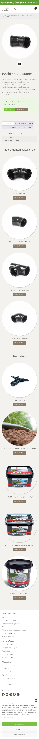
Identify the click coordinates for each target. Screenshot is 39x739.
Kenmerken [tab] (8, 123)
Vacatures (5, 617)
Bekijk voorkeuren (19, 734)
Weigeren (19, 729)
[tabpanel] (19, 41)
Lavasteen (5, 669)
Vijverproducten (13, 15)
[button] (36, 700)
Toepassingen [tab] (20, 123)
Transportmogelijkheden (11, 624)
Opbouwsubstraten (9, 672)
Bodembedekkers (9, 678)
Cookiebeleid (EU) (8, 633)
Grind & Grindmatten (10, 665)
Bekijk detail (18, 198)
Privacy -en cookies (7, 717)
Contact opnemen (9, 620)
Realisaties (6, 651)
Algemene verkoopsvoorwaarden (14, 630)
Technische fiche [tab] (24, 127)
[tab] (19, 63)
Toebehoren (24, 15)
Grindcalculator (7, 654)
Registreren (20, 109)
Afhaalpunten (7, 627)
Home (4, 15)
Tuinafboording (8, 675)
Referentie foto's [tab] (10, 127)
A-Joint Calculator (8, 657)
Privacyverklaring (8, 636)
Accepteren (19, 724)
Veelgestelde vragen (9, 648)
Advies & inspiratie (8, 645)
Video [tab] (30, 123)
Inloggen (8, 109)
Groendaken (6, 685)
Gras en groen (7, 681)
